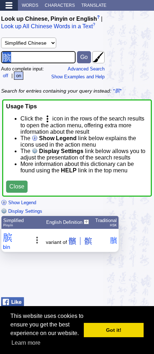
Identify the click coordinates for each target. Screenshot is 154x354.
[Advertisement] (95, 276)
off (5, 75)
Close (16, 186)
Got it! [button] (113, 330)
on (18, 75)
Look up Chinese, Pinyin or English (49, 19)
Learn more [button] (25, 343)
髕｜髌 (80, 241)
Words (30, 5)
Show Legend (21, 202)
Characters (60, 5)
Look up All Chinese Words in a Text (47, 27)
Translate (93, 5)
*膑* (117, 91)
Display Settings (24, 211)
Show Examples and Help (78, 76)
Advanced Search (86, 69)
